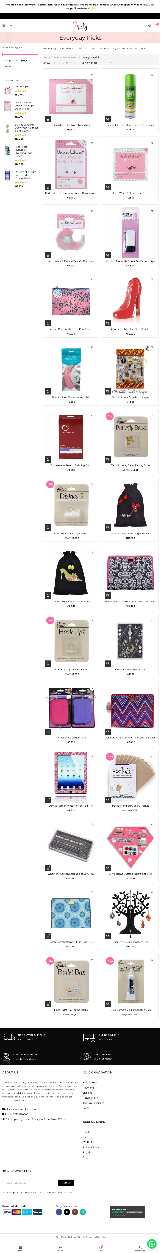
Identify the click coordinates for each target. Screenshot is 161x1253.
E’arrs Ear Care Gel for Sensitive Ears (130, 1010)
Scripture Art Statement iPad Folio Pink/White (130, 601)
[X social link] (67, 1212)
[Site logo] (80, 25)
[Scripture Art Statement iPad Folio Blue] (71, 913)
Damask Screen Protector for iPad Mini (71, 805)
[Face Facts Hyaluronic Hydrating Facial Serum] (7, 155)
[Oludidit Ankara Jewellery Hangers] (130, 368)
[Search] (150, 25)
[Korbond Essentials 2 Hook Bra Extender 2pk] (130, 232)
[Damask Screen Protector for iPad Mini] (71, 777)
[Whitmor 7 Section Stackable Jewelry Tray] (71, 845)
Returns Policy (91, 1097)
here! (70, 1192)
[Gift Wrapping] (7, 90)
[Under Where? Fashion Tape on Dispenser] (71, 232)
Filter (8, 66)
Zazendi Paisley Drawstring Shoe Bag (71, 601)
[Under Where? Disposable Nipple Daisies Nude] (7, 109)
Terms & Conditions (93, 1103)
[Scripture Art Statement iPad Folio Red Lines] (130, 709)
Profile (86, 1132)
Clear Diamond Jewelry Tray (130, 669)
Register (87, 1152)
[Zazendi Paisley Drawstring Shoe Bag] (71, 573)
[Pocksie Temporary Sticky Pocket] (130, 777)
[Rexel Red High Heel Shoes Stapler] (130, 300)
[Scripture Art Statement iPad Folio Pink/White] (130, 573)
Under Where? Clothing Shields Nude (70, 125)
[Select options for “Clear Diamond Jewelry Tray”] (108, 663)
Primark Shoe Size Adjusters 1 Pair (71, 397)
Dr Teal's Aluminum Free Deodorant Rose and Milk (25, 175)
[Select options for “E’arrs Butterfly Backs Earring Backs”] (108, 459)
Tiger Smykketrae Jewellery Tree (130, 942)
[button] (48, 119)
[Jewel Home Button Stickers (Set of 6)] (130, 845)
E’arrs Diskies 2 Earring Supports (71, 533)
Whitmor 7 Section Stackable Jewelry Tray (71, 873)
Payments (88, 1087)
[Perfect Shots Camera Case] (71, 709)
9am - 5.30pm (58, 1119)
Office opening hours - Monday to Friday (28, 1119)
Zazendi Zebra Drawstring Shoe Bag (130, 533)
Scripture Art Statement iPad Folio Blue (71, 942)
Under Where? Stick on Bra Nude (130, 193)
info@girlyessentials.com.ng (20, 1109)
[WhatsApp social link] (83, 1212)
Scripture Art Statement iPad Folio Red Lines (130, 737)
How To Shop (90, 1082)
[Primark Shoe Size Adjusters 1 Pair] (71, 368)
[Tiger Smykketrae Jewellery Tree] (130, 913)
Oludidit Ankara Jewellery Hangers (130, 397)
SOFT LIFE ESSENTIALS (67, 57)
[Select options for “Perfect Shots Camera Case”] (48, 732)
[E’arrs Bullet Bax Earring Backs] (71, 981)
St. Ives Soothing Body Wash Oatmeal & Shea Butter (26, 127)
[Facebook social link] (59, 1212)
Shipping (87, 1092)
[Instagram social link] (75, 1212)
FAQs (86, 1108)
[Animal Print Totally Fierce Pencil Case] (71, 300)
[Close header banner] (157, 6)
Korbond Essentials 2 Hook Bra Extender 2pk (130, 261)
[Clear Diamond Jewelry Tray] (130, 641)
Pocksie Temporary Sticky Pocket (130, 805)
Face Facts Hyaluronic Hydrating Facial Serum (24, 151)
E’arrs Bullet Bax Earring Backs (71, 1010)
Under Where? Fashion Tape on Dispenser (70, 261)
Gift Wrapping (22, 86)
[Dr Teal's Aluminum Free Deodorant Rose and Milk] (7, 179)
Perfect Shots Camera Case (71, 737)
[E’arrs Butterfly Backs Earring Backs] (130, 437)
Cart (85, 1137)
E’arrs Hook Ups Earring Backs (70, 669)
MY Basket (89, 1142)
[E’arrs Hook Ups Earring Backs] (71, 641)
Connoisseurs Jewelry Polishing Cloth (70, 465)
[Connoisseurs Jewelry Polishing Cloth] (71, 437)
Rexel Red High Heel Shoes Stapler (130, 329)
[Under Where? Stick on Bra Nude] (130, 164)
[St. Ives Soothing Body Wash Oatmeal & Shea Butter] (7, 132)
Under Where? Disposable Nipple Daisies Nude (25, 105)
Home (47, 57)
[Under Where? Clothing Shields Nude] (71, 96)
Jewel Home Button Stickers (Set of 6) (130, 873)
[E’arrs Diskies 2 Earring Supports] (71, 505)
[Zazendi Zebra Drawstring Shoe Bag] (130, 505)
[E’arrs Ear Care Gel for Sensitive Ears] (130, 981)
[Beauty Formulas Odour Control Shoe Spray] (130, 96)
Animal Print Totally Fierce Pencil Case (71, 329)
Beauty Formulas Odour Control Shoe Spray (130, 125)
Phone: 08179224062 (16, 1114)
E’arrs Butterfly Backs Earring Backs (130, 465)
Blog (85, 1157)
